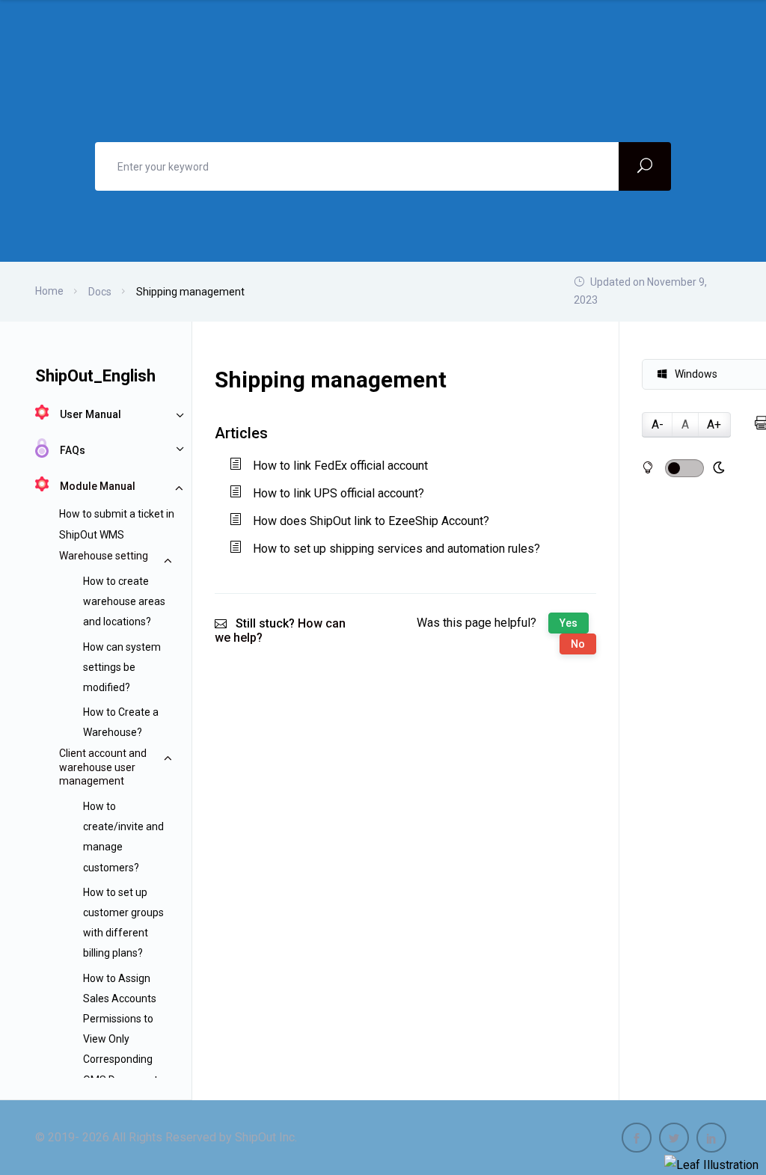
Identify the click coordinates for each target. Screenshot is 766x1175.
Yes (568, 623)
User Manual (90, 414)
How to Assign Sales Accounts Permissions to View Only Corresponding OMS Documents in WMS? (123, 1039)
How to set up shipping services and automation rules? (396, 549)
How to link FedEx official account (340, 465)
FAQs (72, 450)
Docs (99, 292)
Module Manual (97, 486)
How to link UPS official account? (338, 493)
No (578, 644)
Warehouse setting (103, 556)
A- (658, 424)
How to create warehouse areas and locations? (124, 601)
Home (49, 291)
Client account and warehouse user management (103, 766)
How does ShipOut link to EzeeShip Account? (371, 521)
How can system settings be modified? (122, 667)
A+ (714, 424)
